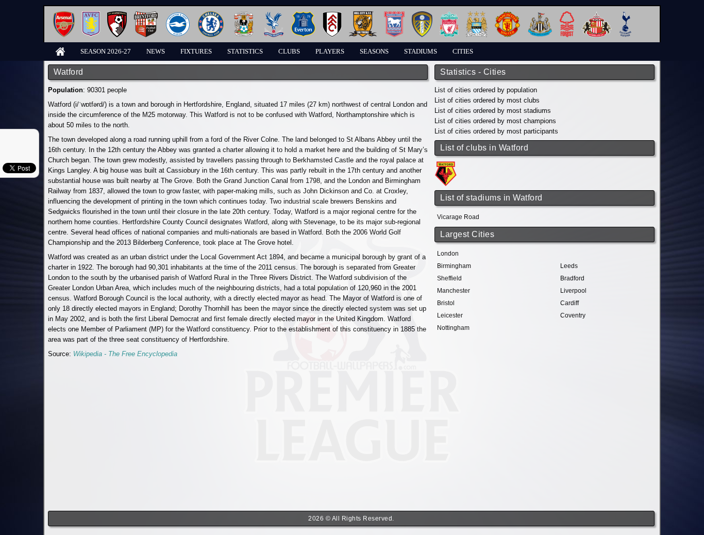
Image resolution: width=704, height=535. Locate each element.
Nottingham (453, 327)
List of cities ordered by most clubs (487, 100)
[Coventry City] (243, 15)
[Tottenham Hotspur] (625, 15)
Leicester (450, 315)
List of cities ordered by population (485, 90)
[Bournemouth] (117, 15)
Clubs (289, 51)
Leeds (569, 266)
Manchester (453, 290)
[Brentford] (146, 15)
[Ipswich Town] (394, 15)
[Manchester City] (477, 15)
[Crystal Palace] (273, 15)
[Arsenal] (64, 15)
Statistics (245, 51)
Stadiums (420, 51)
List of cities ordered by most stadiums (492, 110)
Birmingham (454, 266)
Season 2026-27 (105, 51)
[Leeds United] (422, 15)
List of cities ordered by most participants (496, 131)
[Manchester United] (507, 15)
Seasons (374, 51)
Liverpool (573, 290)
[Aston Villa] (91, 15)
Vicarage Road (458, 217)
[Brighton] (178, 15)
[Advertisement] (238, 435)
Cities (462, 51)
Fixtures (196, 51)
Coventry (572, 315)
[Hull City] (363, 15)
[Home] (60, 50)
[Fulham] (332, 15)
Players (329, 51)
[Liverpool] (449, 15)
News (155, 51)
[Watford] (447, 165)
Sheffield (449, 278)
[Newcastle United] (539, 15)
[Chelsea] (211, 15)
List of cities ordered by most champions (495, 121)
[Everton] (303, 15)
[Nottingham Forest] (567, 15)
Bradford (572, 278)
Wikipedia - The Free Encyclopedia (125, 354)
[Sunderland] (596, 15)
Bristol (446, 303)
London (448, 253)
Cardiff (569, 303)
